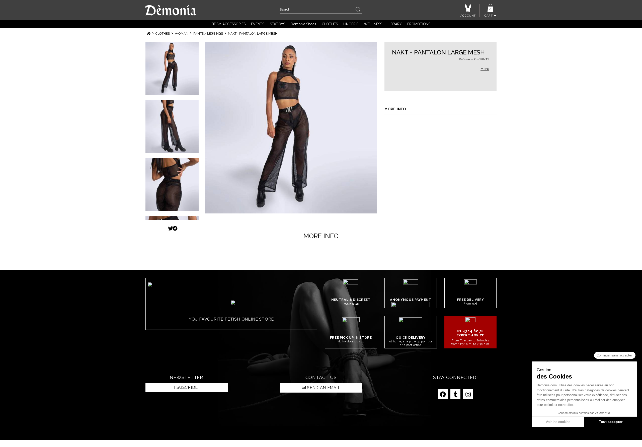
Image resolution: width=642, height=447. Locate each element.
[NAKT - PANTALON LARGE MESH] (291, 127)
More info (395, 109)
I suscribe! (186, 387)
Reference (466, 59)
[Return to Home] (148, 33)
